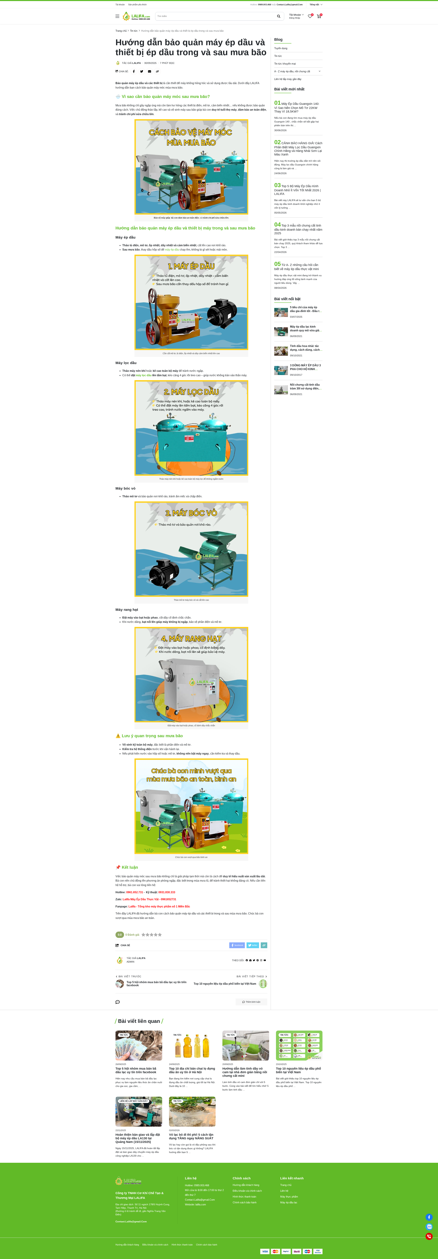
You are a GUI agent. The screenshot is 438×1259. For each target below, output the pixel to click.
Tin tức (278, 55)
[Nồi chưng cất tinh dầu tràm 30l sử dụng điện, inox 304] (281, 390)
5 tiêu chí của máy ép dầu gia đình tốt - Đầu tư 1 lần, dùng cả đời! (305, 311)
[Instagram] (261, 960)
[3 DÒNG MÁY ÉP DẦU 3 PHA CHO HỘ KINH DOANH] (281, 370)
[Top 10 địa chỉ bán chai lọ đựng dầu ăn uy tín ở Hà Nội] (192, 1046)
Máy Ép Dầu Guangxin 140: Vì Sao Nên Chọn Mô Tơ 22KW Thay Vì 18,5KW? (296, 107)
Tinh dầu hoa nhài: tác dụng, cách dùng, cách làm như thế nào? (305, 350)
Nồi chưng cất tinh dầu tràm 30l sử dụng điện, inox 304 (305, 388)
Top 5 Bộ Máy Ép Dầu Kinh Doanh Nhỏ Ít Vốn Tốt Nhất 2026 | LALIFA (297, 190)
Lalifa (136, 63)
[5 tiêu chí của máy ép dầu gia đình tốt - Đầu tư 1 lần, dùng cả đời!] (281, 312)
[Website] (250, 960)
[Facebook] (429, 1217)
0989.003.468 (264, 4)
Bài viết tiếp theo (250, 976)
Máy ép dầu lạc (288, 1202)
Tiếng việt (314, 4)
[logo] (136, 16)
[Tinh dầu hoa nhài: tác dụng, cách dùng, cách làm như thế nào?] (281, 351)
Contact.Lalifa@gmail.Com (290, 4)
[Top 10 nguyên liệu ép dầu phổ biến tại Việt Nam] (299, 1046)
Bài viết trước (130, 976)
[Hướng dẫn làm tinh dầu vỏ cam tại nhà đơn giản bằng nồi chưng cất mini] (245, 1046)
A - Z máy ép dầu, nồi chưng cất (292, 71)
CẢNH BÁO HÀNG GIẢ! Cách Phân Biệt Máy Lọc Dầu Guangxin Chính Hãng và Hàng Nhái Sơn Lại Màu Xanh (298, 148)
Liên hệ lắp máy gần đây (287, 79)
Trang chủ (285, 1184)
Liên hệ (284, 1190)
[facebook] (247, 960)
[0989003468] (429, 1227)
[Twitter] (254, 960)
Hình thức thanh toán (244, 1196)
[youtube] (265, 960)
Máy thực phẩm (289, 1196)
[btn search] (278, 16)
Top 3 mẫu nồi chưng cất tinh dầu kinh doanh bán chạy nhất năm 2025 (298, 229)
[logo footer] (142, 1181)
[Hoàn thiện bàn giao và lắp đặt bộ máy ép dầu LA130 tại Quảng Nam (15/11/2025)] (138, 1112)
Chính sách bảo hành (244, 1202)
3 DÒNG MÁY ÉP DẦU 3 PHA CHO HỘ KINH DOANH (305, 369)
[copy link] (157, 71)
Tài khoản (120, 4)
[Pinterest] (257, 960)
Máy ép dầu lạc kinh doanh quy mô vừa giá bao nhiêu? (304, 330)
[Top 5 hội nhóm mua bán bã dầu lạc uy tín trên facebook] (138, 1046)
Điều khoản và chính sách (247, 1190)
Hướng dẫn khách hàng (246, 1184)
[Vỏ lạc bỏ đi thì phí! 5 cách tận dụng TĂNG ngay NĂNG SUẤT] (192, 1112)
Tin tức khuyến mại (285, 63)
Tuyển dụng (280, 48)
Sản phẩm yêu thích (137, 4)
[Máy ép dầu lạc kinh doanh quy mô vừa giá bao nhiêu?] (281, 332)
